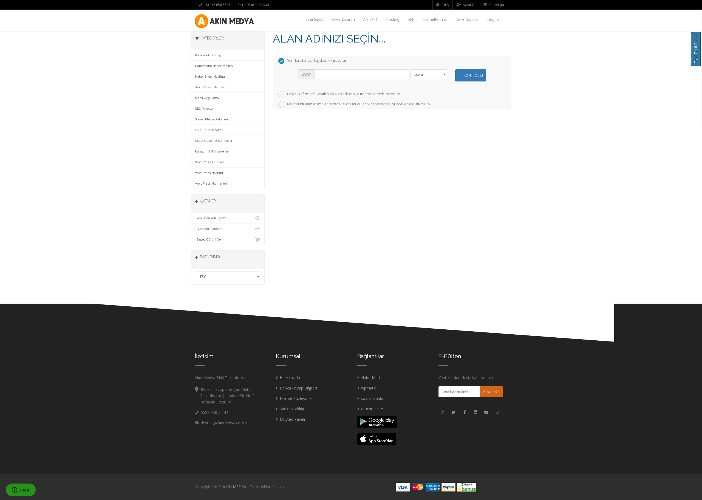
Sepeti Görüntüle (208, 239)
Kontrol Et (473, 75)
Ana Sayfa (314, 19)
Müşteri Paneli (292, 419)
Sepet (496, 4)
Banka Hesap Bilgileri (298, 388)
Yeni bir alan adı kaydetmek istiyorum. (318, 60)
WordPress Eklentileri (210, 87)
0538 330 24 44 (214, 412)
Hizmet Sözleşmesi (296, 398)
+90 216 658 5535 (216, 4)
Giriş (445, 4)
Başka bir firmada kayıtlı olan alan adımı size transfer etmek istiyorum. (344, 94)
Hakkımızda (290, 377)
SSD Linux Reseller (208, 130)
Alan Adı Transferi (208, 229)
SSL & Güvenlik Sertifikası (213, 141)
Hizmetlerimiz (435, 19)
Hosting (393, 19)
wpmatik (368, 388)
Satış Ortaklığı (292, 408)
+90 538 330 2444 (255, 4)
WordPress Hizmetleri (211, 183)
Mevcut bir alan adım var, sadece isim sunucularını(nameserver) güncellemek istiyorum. (359, 104)
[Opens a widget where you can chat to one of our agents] (20, 490)
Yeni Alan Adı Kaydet (211, 218)
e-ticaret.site (372, 408)
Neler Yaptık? (467, 19)
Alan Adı (370, 19)
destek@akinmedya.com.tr (223, 422)
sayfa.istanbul (373, 398)
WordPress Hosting (209, 173)
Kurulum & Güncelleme (211, 151)
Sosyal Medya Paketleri (211, 119)
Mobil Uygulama (207, 98)
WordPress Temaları (209, 162)
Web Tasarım (343, 19)
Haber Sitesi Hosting (210, 76)
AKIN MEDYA (234, 486)
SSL (411, 19)
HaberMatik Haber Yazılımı (214, 66)
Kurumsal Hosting (208, 55)
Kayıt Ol (468, 4)
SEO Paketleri (204, 109)
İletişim (493, 19)
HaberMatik (371, 377)
